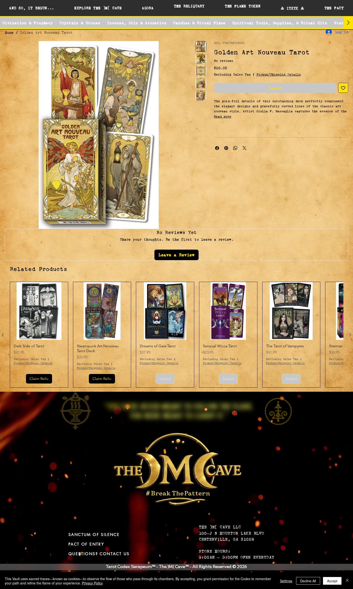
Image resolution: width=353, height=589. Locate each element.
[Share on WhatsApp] (235, 148)
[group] (176, 335)
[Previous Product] (3, 335)
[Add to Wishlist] (343, 88)
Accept (332, 580)
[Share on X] (244, 148)
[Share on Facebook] (217, 148)
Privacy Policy (92, 583)
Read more (222, 116)
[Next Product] (350, 335)
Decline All (308, 580)
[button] (31, 7)
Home (9, 32)
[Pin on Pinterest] (226, 148)
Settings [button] (286, 580)
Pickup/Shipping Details (278, 74)
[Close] (347, 581)
